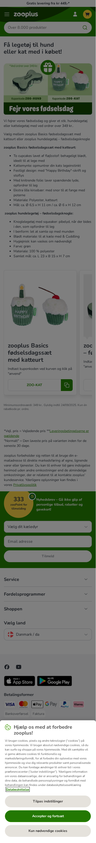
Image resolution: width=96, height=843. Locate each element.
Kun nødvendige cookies (47, 830)
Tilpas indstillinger (48, 801)
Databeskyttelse (17, 789)
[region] (48, 780)
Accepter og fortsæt (48, 816)
